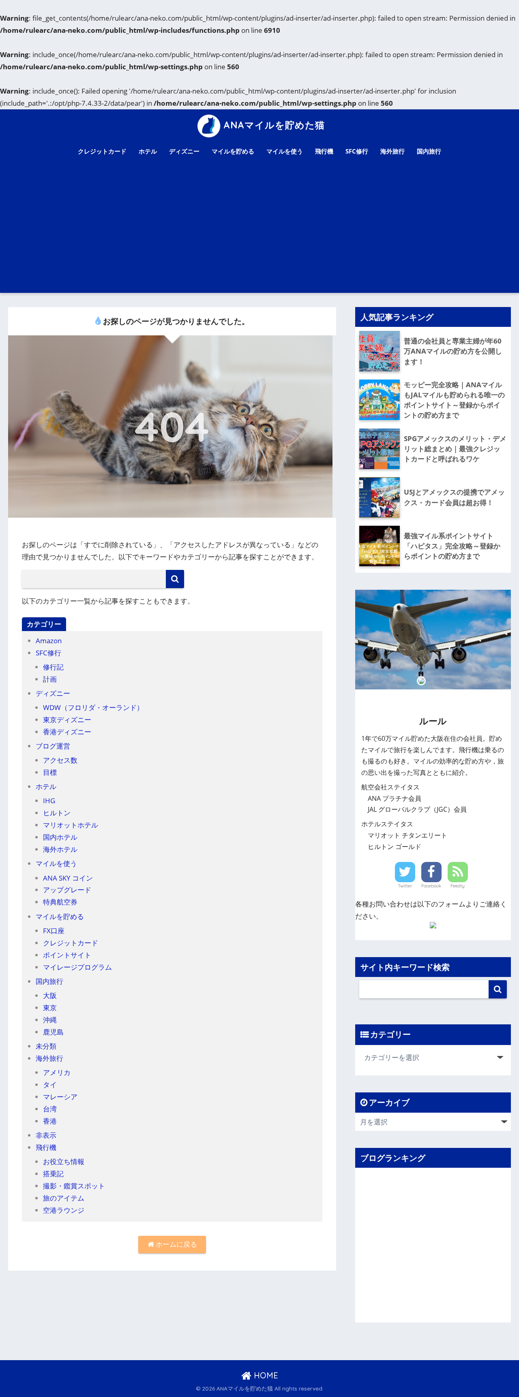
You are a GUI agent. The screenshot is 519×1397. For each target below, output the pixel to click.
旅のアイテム (63, 1198)
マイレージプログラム (77, 967)
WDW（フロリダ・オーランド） (93, 707)
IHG (49, 800)
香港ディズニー (67, 731)
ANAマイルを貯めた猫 (274, 125)
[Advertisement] (259, 232)
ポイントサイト (67, 955)
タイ (50, 1084)
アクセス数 (60, 760)
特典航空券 (60, 901)
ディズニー (184, 151)
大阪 (50, 995)
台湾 (50, 1108)
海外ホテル (60, 849)
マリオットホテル (70, 825)
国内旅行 (429, 151)
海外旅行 (392, 151)
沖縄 (50, 1019)
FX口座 (53, 930)
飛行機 (324, 151)
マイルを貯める (233, 151)
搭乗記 (53, 1173)
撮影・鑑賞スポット (74, 1185)
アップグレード (67, 889)
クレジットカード (102, 151)
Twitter (405, 886)
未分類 (46, 1046)
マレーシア (60, 1096)
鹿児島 (53, 1032)
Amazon (49, 640)
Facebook (431, 886)
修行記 (53, 667)
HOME (264, 1375)
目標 (50, 772)
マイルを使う (284, 151)
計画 (50, 679)
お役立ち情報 (63, 1161)
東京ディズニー (67, 719)
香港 (50, 1121)
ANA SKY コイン (68, 878)
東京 (50, 1007)
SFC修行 (356, 151)
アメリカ (57, 1072)
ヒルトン (57, 812)
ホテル (148, 151)
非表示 (46, 1135)
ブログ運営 (53, 746)
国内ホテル (60, 837)
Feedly (457, 886)
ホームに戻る (175, 1244)
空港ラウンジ (63, 1210)
